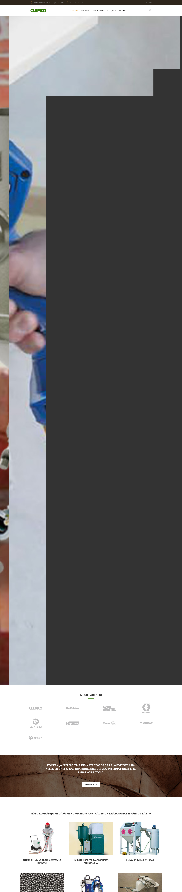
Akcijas (111, 10)
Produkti (98, 10)
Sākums (74, 10)
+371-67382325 (76, 3)
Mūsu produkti (91, 362)
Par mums (86, 10)
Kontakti (123, 10)
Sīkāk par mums (91, 784)
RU (150, 2)
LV (146, 2)
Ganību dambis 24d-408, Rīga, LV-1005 (48, 3)
